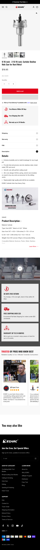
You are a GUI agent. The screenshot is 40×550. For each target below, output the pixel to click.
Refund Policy (6, 513)
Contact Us (5, 503)
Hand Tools (5, 491)
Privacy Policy (6, 516)
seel (28, 102)
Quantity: (4, 80)
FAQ (3, 500)
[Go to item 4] (22, 55)
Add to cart (20, 91)
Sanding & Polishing (8, 487)
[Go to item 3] (16, 55)
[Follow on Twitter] (8, 525)
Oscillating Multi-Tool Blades (8, 470)
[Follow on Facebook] (3, 525)
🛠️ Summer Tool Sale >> (20, 2)
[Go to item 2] (10, 55)
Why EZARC (25, 472)
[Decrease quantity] (4, 84)
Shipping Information (8, 510)
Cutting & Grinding (7, 478)
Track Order (5, 506)
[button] (20, 97)
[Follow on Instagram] (12, 525)
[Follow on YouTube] (17, 525)
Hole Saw (5, 481)
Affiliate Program (27, 476)
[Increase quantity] (13, 84)
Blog (23, 485)
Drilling (4, 484)
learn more (33, 102)
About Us (24, 469)
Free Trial (25, 482)
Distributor (25, 479)
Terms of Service (7, 519)
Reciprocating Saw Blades (10, 474)
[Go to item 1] (4, 55)
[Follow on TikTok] (22, 525)
